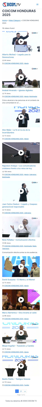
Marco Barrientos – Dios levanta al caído (19, 313)
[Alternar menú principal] (37, 4)
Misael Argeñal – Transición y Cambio (18, 346)
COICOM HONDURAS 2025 (13, 63)
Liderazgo (32, 174)
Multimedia (33, 96)
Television (5, 248)
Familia (26, 385)
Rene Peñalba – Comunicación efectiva (18, 240)
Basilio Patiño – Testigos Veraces (16, 379)
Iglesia (26, 63)
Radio (34, 246)
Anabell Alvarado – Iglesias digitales (17, 90)
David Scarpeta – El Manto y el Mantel (18, 279)
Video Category (14, 20)
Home (4, 20)
